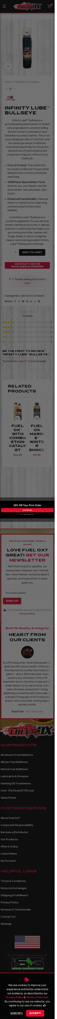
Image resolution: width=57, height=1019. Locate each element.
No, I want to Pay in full (27, 514)
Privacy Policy (14, 997)
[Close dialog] (54, 502)
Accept (35, 1013)
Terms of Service (37, 997)
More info (16, 1013)
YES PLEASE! (27, 510)
